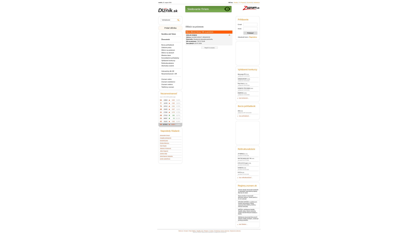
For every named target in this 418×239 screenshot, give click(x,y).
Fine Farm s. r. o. (242, 83)
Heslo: (240, 29)
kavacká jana (164, 140)
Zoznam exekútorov (168, 82)
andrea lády (163, 153)
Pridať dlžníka (170, 28)
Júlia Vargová (164, 151)
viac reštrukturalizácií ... (246, 177)
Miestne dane (166, 55)
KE (161, 121)
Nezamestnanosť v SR (169, 74)
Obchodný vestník (167, 66)
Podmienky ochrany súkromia (221, 231)
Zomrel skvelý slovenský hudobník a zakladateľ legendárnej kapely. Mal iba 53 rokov (248, 191)
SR (161, 124)
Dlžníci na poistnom (168, 50)
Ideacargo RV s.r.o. (243, 74)
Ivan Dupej (163, 146)
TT (161, 103)
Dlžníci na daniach (167, 53)
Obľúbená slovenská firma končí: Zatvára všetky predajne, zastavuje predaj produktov (248, 218)
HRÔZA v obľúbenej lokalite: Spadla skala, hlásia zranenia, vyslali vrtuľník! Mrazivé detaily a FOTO (247, 212)
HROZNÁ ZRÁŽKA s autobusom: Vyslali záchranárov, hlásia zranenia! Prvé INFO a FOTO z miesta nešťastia (247, 204)
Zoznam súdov (166, 79)
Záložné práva (166, 47)
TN (161, 106)
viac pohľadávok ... (244, 116)
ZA (161, 112)
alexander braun (165, 135)
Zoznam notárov (167, 84)
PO (161, 118)
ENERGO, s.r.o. (242, 93)
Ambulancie (257, 2)
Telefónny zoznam (167, 87)
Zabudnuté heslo (243, 37)
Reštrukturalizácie (167, 63)
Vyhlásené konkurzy (168, 60)
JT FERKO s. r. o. (243, 154)
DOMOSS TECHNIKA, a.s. (245, 88)
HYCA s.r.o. (241, 172)
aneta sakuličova (165, 159)
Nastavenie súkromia (235, 231)
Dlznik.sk (181, 231)
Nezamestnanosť (169, 93)
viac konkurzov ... (244, 98)
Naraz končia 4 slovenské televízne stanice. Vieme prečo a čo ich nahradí (247, 197)
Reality (235, 2)
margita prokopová (165, 138)
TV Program (242, 2)
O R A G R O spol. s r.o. (244, 163)
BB (161, 115)
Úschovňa (249, 2)
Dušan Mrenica (164, 143)
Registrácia (253, 37)
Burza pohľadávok (167, 45)
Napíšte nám (200, 231)
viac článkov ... (243, 224)
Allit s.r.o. (240, 111)
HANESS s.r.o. (242, 168)
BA (161, 100)
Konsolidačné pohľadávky (170, 58)
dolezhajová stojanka (166, 156)
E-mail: (240, 24)
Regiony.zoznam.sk (247, 185)
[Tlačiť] (229, 35)
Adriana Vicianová (165, 148)
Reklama (206, 231)
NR (161, 109)
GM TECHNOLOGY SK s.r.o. (246, 158)
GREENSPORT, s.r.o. (244, 79)
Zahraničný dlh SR (167, 71)
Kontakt (186, 231)
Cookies (211, 231)
